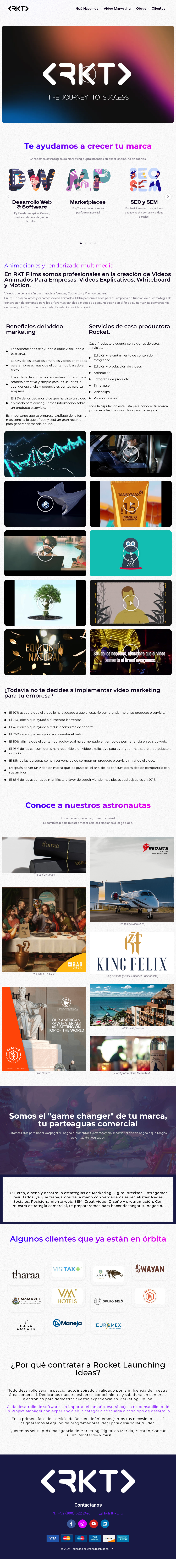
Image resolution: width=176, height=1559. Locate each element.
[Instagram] (82, 1523)
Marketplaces (88, 202)
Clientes (158, 8)
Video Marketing (117, 8)
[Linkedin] (105, 1523)
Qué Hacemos (87, 8)
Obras (141, 8)
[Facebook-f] (71, 1523)
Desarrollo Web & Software (32, 205)
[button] (88, 74)
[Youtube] (93, 1523)
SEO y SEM (144, 202)
